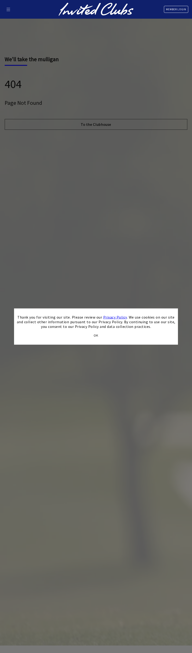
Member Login (176, 9)
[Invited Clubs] (96, 9)
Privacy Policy (115, 317)
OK (96, 335)
